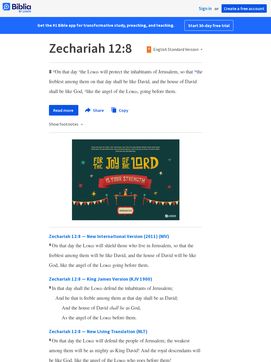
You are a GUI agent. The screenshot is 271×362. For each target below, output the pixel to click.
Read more (63, 110)
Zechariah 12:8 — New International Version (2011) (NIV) (109, 236)
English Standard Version (175, 49)
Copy (123, 110)
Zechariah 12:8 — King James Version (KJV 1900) (100, 279)
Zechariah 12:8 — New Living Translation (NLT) (98, 331)
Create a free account (244, 8)
